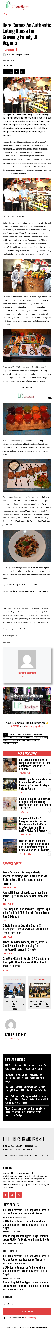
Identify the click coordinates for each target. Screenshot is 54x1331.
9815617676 (15, 726)
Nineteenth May (41, 737)
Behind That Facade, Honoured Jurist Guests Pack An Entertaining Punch (14, 1005)
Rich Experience (33, 740)
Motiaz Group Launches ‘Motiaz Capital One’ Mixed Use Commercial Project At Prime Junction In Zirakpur (34, 845)
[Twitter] (10, 71)
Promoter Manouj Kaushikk (14, 740)
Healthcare (24, 812)
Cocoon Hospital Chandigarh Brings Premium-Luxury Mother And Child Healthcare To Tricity (35, 803)
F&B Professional (10, 737)
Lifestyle (7, 937)
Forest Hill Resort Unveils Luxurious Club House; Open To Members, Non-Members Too (25, 896)
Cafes (5, 970)
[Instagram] (12, 1194)
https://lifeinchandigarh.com (14, 1039)
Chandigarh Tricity (40, 734)
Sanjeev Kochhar (23, 55)
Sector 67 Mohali (10, 743)
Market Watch (26, 854)
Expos (6, 920)
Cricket (23, 792)
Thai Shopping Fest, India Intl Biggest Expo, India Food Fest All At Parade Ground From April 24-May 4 (27, 912)
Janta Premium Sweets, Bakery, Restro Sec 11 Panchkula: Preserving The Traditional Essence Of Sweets (25, 945)
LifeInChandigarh (26, 737)
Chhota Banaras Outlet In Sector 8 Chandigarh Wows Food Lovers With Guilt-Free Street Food (26, 929)
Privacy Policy (30, 1317)
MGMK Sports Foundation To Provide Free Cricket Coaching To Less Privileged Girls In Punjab (35, 784)
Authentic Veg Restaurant (20, 734)
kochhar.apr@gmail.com (34, 726)
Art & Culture (26, 834)
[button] (6, 14)
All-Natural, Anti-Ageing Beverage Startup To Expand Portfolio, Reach (40, 1004)
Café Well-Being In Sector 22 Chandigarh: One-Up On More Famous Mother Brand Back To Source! (26, 962)
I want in (25, 1312)
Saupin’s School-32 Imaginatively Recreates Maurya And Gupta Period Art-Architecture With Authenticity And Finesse (33, 824)
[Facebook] (5, 71)
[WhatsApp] (22, 71)
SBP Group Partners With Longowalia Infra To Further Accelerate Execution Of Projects (34, 764)
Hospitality (8, 904)
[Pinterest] (16, 71)
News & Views (26, 773)
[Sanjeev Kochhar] (5, 55)
